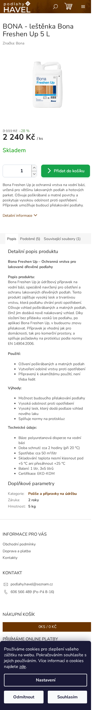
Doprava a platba (17, 551)
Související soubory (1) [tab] (62, 238)
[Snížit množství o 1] (34, 174)
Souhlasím (67, 697)
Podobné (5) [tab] (30, 238)
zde (22, 667)
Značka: (13, 43)
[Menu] (83, 6)
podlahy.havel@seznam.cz (32, 584)
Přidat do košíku (69, 171)
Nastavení (45, 680)
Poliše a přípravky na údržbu (52, 493)
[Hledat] (55, 6)
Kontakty (10, 557)
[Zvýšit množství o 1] (34, 168)
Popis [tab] (11, 238)
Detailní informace (17, 215)
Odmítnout (23, 697)
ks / (47, 626)
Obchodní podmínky (19, 544)
